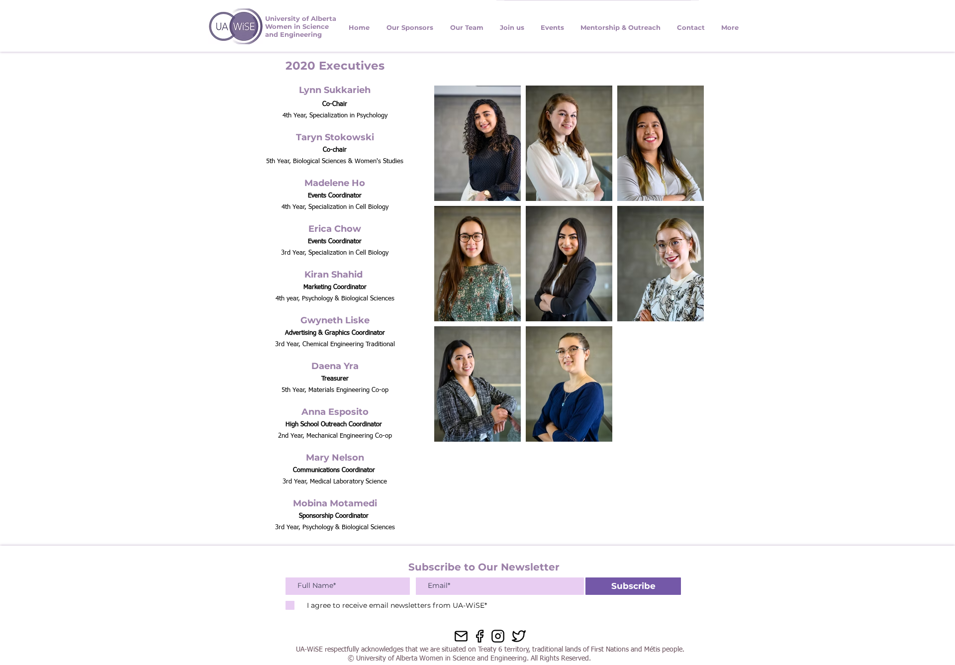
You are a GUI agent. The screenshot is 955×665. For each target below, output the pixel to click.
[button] (690, 31)
